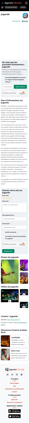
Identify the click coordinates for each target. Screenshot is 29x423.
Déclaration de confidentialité (14, 389)
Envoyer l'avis (8, 251)
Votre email (6, 223)
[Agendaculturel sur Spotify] (21, 374)
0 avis (26, 21)
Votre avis (5, 201)
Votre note (5, 195)
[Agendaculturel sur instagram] (16, 374)
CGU (14, 386)
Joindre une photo (10, 232)
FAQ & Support (14, 383)
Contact (14, 392)
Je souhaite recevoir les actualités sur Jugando (15, 237)
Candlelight (15, 337)
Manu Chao (15, 351)
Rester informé (20, 87)
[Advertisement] (14, 43)
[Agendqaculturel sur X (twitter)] (7, 374)
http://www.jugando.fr (13, 320)
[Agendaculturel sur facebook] (12, 374)
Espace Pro (14, 399)
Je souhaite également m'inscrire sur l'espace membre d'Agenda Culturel (15, 80)
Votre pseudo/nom (8, 215)
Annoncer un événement (14, 402)
